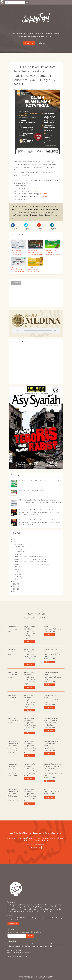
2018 (15, 591)
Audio (15, 89)
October (18, 549)
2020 (15, 586)
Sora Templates (31, 977)
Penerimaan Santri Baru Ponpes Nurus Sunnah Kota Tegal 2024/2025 (40, 480)
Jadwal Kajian (29, 43)
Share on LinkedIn (53, 229)
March (17, 574)
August (17, 554)
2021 (15, 584)
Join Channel (36, 847)
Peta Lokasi (13, 923)
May (16, 571)
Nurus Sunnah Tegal (36, 89)
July (16, 567)
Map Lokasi (30, 641)
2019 (15, 589)
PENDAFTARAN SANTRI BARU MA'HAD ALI (31, 490)
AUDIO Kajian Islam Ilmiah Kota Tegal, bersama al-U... (32, 562)
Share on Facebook (14, 229)
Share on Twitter (27, 229)
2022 (15, 581)
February (18, 576)
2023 (15, 542)
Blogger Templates (38, 977)
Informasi (50, 634)
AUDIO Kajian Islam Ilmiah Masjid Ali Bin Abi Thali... (31, 557)
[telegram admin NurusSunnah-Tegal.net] (26, 956)
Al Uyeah (49, 977)
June (16, 569)
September (19, 552)
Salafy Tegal (45, 89)
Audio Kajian (42, 43)
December (18, 544)
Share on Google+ (40, 229)
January (18, 579)
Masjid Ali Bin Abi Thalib (24, 89)
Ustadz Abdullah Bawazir (56, 89)
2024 (15, 539)
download (34, 191)
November (18, 547)
